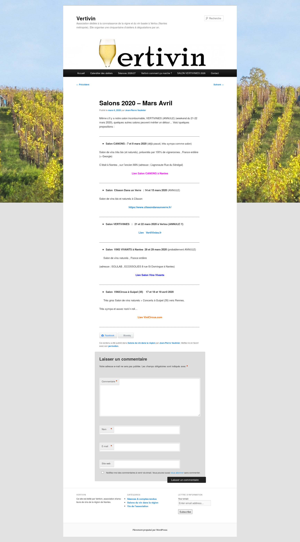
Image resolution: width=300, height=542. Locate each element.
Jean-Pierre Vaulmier (135, 110)
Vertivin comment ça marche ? (156, 73)
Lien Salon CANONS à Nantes (150, 173)
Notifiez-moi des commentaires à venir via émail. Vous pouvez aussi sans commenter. (153, 472)
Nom (107, 429)
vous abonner (177, 472)
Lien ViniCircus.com (150, 317)
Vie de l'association (137, 506)
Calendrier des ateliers (101, 73)
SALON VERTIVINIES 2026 (191, 73)
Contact (215, 73)
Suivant (219, 84)
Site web (106, 463)
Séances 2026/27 (127, 73)
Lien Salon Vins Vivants (150, 275)
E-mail (107, 446)
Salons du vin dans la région (141, 342)
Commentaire (109, 381)
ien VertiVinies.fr (150, 232)
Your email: (183, 498)
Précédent (82, 84)
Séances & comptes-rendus (142, 498)
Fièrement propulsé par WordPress (150, 529)
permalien (113, 346)
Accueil (81, 73)
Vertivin (85, 18)
